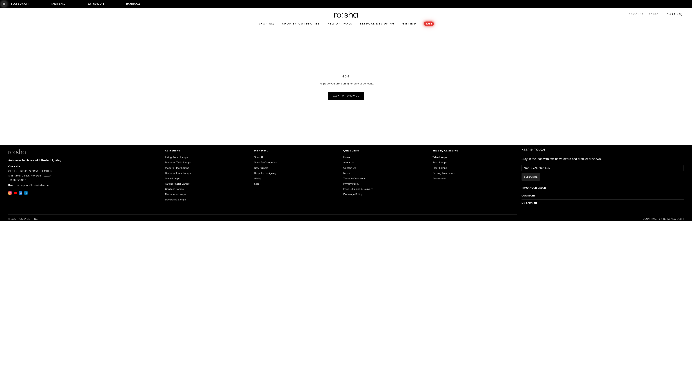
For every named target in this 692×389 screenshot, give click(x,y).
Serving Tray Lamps (443, 173)
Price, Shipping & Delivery (358, 188)
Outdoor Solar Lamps (177, 183)
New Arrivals (261, 167)
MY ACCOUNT (529, 203)
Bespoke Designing (265, 173)
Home (346, 157)
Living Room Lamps (176, 157)
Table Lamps (439, 157)
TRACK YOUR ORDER (534, 188)
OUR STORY (528, 195)
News (346, 173)
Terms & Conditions (354, 178)
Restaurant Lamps (175, 194)
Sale (256, 183)
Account (636, 14)
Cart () (675, 14)
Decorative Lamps (175, 199)
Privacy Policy (351, 183)
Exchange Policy (352, 194)
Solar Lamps (439, 162)
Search (655, 14)
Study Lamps (172, 178)
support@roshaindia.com (35, 185)
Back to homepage (346, 95)
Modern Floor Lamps (177, 167)
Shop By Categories (265, 162)
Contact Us (349, 167)
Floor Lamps (439, 167)
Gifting (257, 178)
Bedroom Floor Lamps (178, 173)
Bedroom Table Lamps (178, 162)
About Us (348, 162)
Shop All (258, 157)
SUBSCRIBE (531, 176)
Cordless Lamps (174, 188)
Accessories (439, 178)
